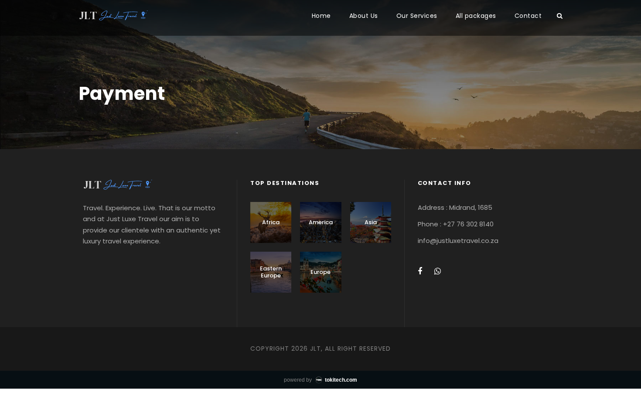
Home (321, 15)
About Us (363, 15)
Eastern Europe (271, 272)
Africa (271, 222)
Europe (320, 272)
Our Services (416, 15)
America (321, 222)
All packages (476, 15)
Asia (371, 222)
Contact (528, 15)
